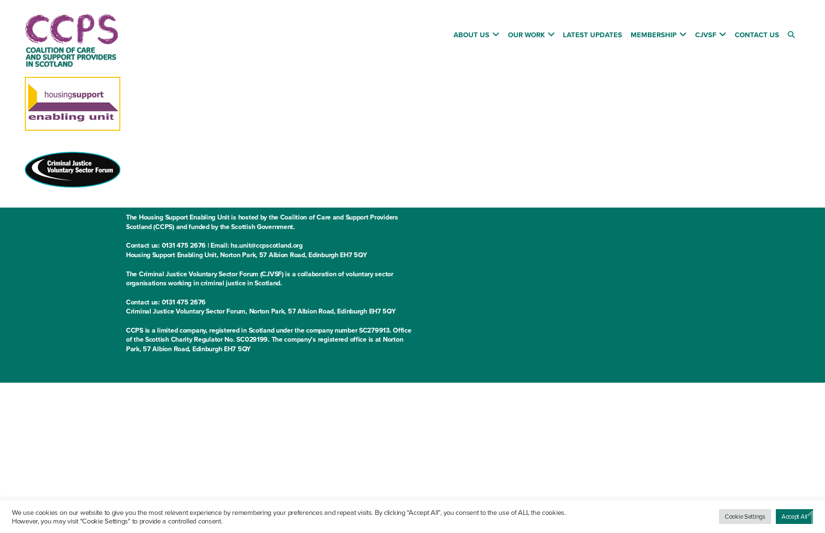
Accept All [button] (794, 516)
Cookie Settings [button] (745, 516)
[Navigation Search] (792, 36)
